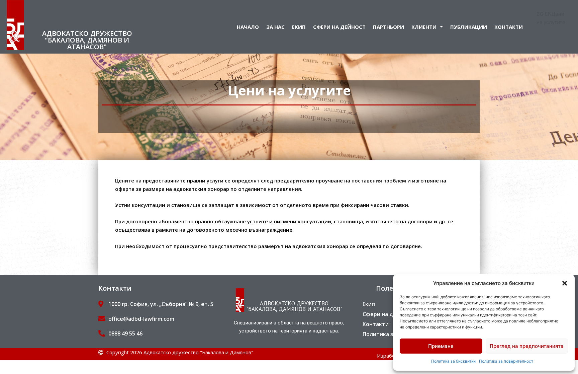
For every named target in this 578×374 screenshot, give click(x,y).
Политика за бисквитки (453, 361)
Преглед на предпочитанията (527, 346)
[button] (564, 283)
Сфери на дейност (339, 26)
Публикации (468, 26)
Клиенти (424, 26)
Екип (299, 26)
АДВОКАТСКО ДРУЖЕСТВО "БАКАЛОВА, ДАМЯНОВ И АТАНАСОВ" (87, 40)
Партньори (388, 26)
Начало (248, 26)
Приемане (441, 346)
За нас (275, 26)
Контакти (508, 26)
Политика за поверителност (506, 361)
